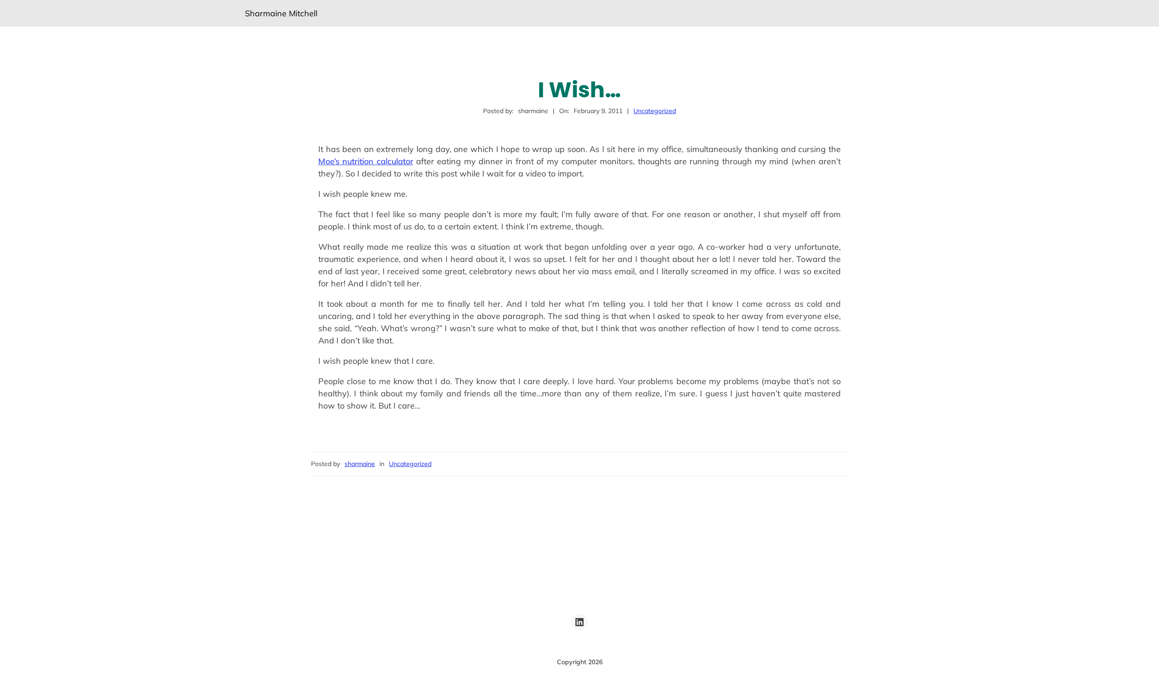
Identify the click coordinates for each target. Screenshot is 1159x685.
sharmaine (360, 464)
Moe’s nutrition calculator (365, 161)
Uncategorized (654, 111)
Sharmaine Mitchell (281, 13)
